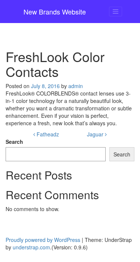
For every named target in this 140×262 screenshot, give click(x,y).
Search (14, 141)
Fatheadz (47, 134)
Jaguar (96, 134)
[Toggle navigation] (115, 11)
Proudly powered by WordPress (43, 239)
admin (75, 86)
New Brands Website (55, 11)
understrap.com (31, 247)
